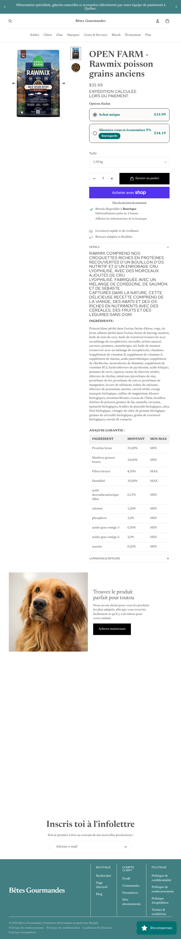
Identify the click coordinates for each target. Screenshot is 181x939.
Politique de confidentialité (63, 928)
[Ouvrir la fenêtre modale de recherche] (10, 21)
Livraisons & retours (104, 558)
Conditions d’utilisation (97, 928)
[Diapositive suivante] (176, 7)
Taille (93, 153)
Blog (99, 894)
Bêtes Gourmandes (30, 923)
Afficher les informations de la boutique (121, 218)
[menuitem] (34, 35)
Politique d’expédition (22, 932)
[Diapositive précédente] (5, 7)
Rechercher (103, 876)
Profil (126, 878)
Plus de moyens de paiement (129, 202)
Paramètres (130, 893)
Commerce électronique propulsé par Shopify (70, 923)
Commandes (131, 885)
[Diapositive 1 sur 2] (76, 53)
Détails (94, 247)
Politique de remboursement (26, 928)
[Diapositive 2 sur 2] (76, 67)
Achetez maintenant (112, 629)
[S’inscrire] (125, 847)
